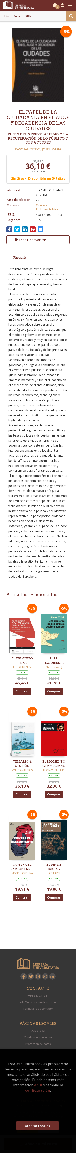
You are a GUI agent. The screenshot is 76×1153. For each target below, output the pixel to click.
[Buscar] (71, 16)
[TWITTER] (31, 976)
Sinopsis (20, 257)
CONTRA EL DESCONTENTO (22, 867)
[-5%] (22, 629)
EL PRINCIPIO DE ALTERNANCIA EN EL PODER (22, 661)
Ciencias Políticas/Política (47, 207)
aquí (38, 1084)
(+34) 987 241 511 (38, 995)
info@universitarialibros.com (38, 1002)
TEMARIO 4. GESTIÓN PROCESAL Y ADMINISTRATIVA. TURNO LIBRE (22, 764)
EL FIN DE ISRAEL (53, 867)
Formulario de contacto (38, 1009)
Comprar (22, 691)
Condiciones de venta (38, 1037)
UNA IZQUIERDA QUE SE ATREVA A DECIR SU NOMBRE (54, 661)
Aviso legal (38, 1031)
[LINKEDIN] (52, 976)
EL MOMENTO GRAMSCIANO (53, 763)
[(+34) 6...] (45, 976)
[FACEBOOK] (23, 976)
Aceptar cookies (37, 1126)
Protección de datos (38, 1044)
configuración (37, 1090)
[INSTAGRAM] (38, 976)
